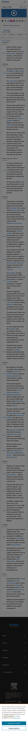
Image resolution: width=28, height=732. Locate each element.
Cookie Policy (16, 718)
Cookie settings (8, 716)
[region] (14, 718)
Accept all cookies (14, 723)
